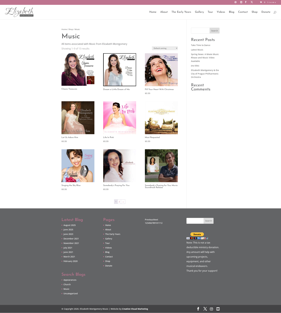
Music (66, 289)
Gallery (199, 12)
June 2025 (68, 229)
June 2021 (68, 252)
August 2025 (70, 225)
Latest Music (197, 49)
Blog (231, 12)
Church (67, 284)
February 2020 (71, 261)
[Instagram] (236, 3)
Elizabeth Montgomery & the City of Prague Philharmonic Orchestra (205, 74)
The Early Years (181, 12)
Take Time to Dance (200, 45)
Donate (265, 12)
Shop (255, 12)
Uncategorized (71, 293)
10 (156, 223)
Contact (243, 12)
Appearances (70, 279)
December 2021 (71, 238)
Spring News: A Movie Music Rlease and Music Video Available (205, 58)
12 (161, 223)
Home (152, 12)
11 (159, 223)
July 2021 (68, 247)
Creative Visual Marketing (135, 308)
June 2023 (68, 234)
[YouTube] (241, 3)
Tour (210, 12)
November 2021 (71, 243)
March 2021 (69, 256)
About (164, 12)
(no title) (195, 65)
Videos (221, 12)
